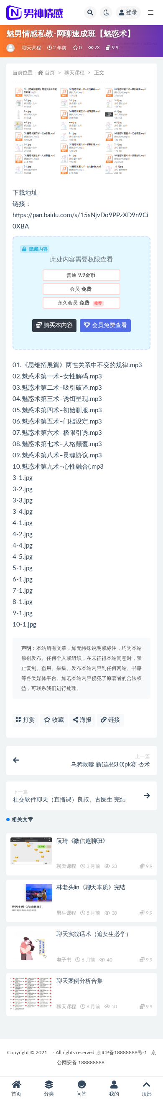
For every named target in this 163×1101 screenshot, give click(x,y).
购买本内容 (57, 325)
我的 (114, 1093)
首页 (50, 72)
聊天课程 (31, 48)
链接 (113, 720)
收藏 (57, 720)
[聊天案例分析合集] (31, 994)
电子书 (63, 959)
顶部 (147, 1093)
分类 (49, 1093)
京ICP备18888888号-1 (122, 1052)
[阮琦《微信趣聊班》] (31, 851)
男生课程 (66, 913)
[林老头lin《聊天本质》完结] (31, 898)
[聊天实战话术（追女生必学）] (31, 948)
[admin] (11, 48)
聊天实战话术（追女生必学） (93, 934)
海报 (85, 720)
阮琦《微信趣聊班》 (82, 841)
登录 (132, 12)
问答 (81, 1093)
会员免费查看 (108, 325)
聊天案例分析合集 (79, 981)
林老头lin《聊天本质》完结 (90, 887)
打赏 (28, 720)
